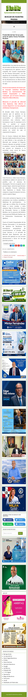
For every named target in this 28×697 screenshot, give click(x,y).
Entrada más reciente (9, 255)
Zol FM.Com (7, 668)
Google (6, 666)
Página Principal (8, 257)
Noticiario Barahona (9, 664)
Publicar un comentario (10, 252)
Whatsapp (9, 524)
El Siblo (6, 660)
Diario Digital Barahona (10, 658)
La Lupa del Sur (8, 656)
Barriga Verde (7, 654)
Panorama (6, 678)
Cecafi (5, 680)
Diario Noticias (8, 662)
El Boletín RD (7, 670)
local (15, 31)
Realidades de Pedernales (11, 682)
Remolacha (7, 674)
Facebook (9, 519)
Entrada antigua (20, 255)
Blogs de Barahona (9, 676)
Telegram (21, 524)
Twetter (21, 519)
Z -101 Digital (7, 672)
